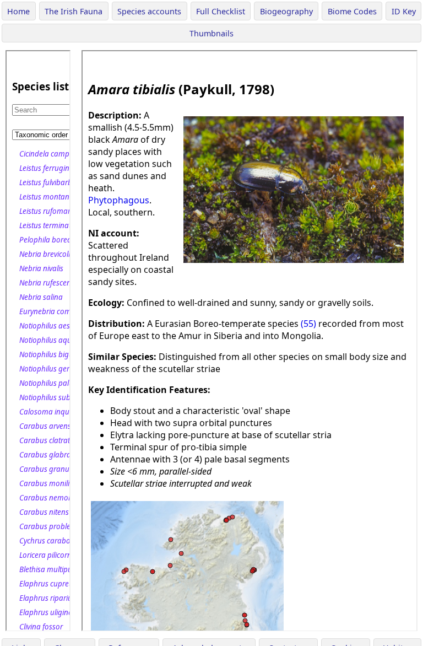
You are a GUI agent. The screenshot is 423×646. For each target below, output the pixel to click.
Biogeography (286, 11)
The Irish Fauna (73, 11)
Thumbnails (211, 33)
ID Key (404, 11)
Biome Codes (352, 11)
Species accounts (149, 11)
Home (18, 11)
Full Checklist (220, 11)
